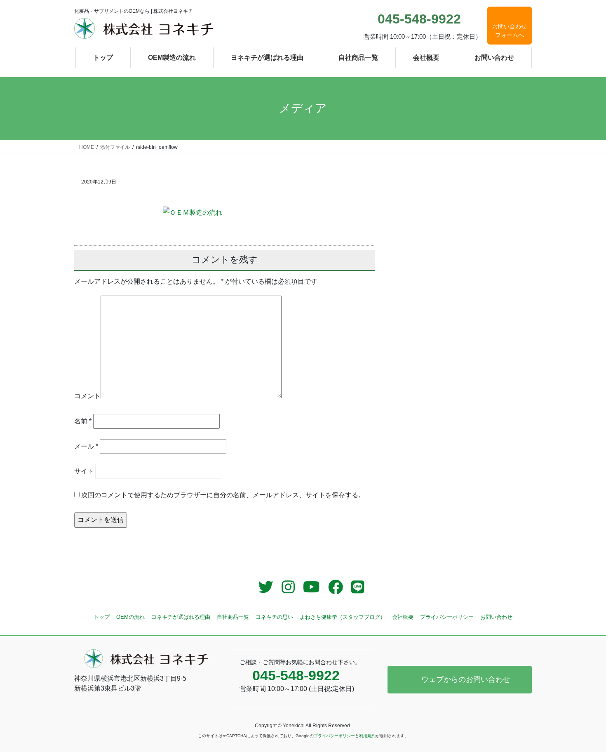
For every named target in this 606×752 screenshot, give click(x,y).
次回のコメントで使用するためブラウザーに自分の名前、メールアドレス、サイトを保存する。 (223, 494)
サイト (84, 471)
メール (86, 446)
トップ (102, 617)
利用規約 (367, 735)
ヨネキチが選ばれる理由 (180, 617)
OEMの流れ (130, 617)
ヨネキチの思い (274, 617)
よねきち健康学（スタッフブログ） (342, 617)
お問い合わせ (496, 617)
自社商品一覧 (233, 617)
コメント (87, 396)
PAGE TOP (584, 722)
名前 (83, 421)
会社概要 (402, 617)
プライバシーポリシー (447, 617)
